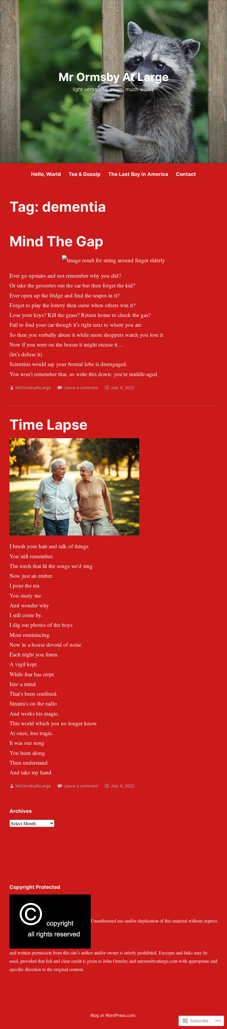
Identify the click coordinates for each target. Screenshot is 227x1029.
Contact (186, 174)
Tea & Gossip (84, 174)
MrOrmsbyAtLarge (33, 387)
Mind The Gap (56, 241)
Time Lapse (48, 424)
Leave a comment (81, 387)
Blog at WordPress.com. (113, 1015)
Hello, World (46, 174)
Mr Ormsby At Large (114, 77)
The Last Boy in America (138, 174)
